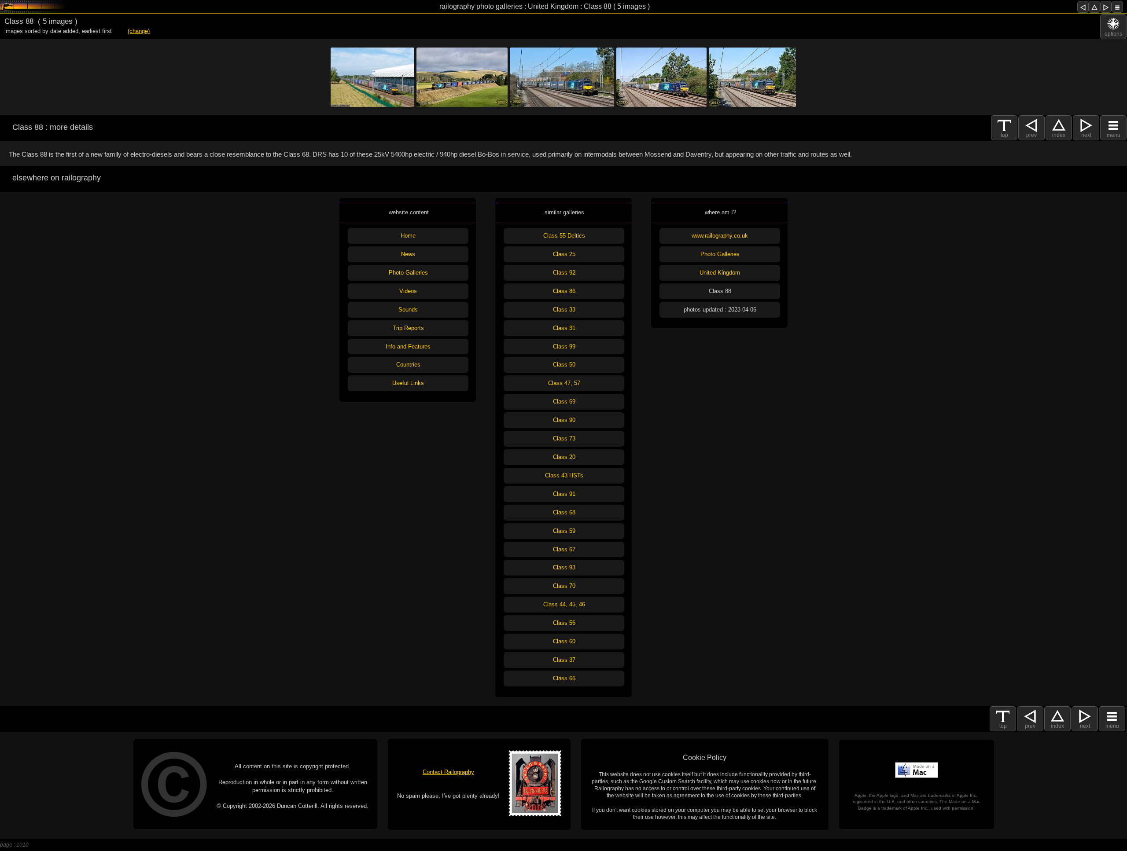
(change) (139, 31)
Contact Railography (448, 772)
